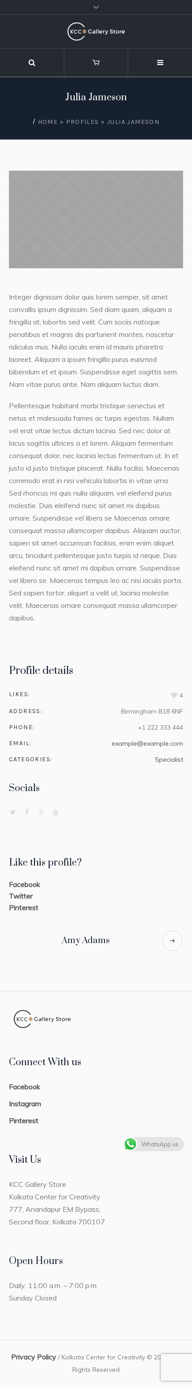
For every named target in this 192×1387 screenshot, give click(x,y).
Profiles (82, 122)
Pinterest (23, 907)
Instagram (25, 1103)
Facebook (24, 884)
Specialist (169, 759)
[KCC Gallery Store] (96, 31)
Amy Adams (86, 940)
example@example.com (147, 743)
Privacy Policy (33, 1356)
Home (48, 122)
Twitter (21, 895)
